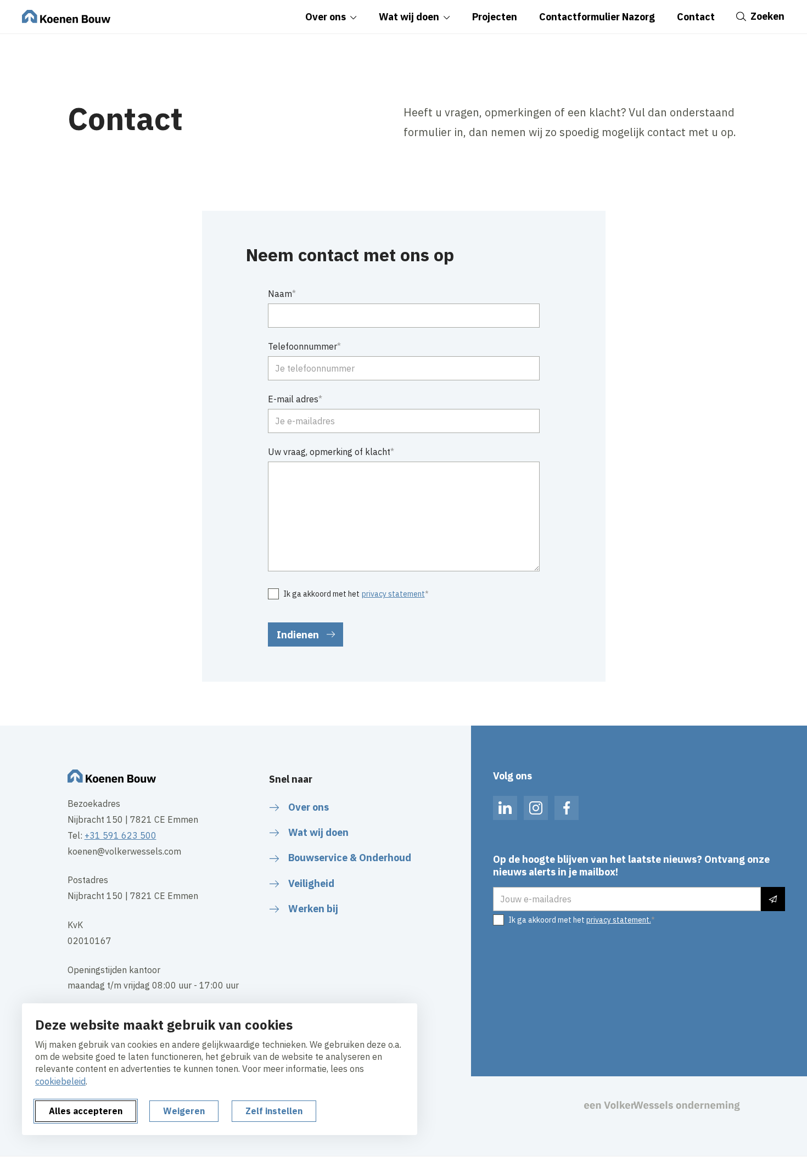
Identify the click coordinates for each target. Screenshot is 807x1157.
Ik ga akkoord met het (354, 594)
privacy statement (393, 594)
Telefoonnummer (302, 346)
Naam (280, 293)
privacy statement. (618, 920)
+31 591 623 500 (120, 835)
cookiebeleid (60, 1081)
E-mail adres (293, 399)
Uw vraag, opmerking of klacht (329, 451)
